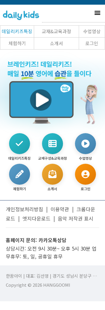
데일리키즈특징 (17, 31)
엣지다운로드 (36, 218)
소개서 (56, 43)
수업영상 (92, 31)
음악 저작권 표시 (75, 218)
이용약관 (59, 209)
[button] (97, 12)
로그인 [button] (91, 43)
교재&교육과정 (56, 31)
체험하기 (17, 43)
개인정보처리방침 (24, 209)
